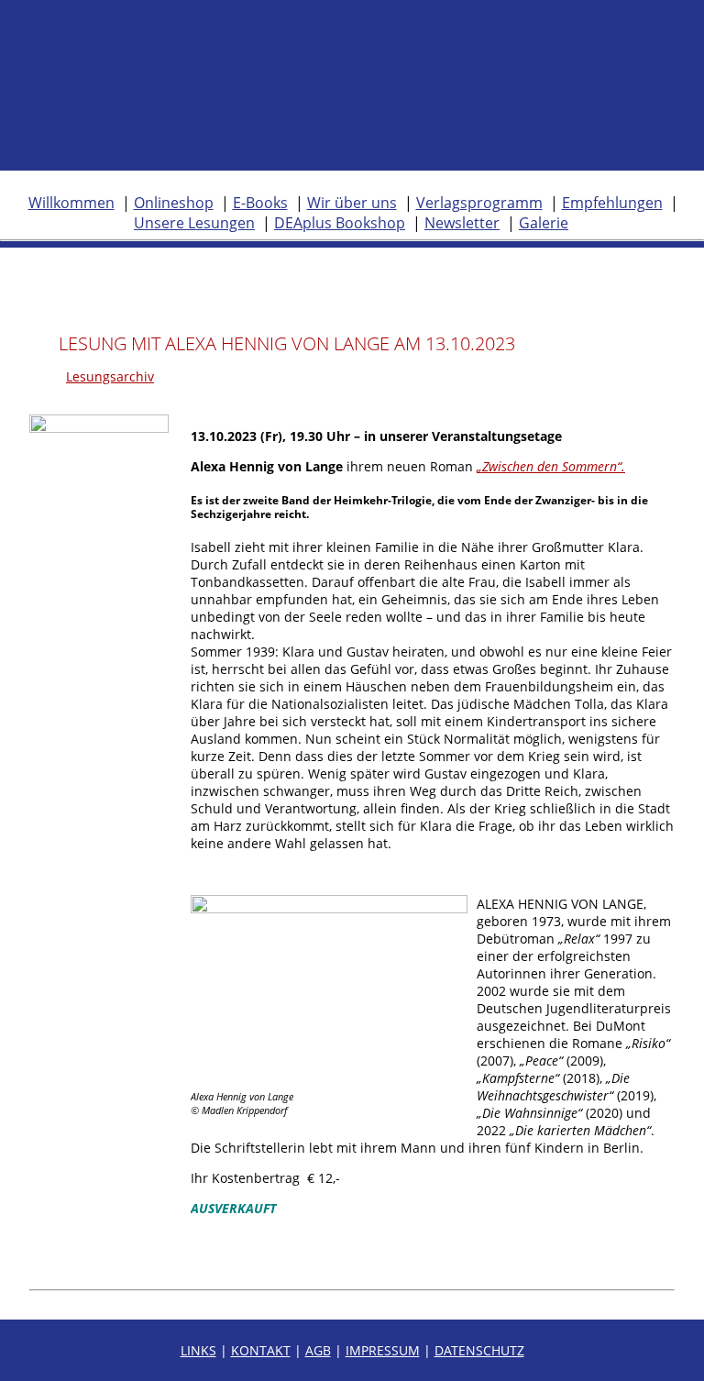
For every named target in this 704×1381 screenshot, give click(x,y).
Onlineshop (174, 203)
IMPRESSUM (383, 1350)
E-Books (260, 203)
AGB (318, 1350)
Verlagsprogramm (479, 203)
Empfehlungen (612, 203)
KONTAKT (261, 1350)
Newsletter (462, 223)
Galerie (543, 223)
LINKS (198, 1350)
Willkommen (71, 203)
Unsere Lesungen (194, 223)
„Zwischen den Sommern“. (551, 466)
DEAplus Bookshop (339, 223)
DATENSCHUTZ (479, 1350)
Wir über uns (352, 203)
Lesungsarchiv (110, 376)
